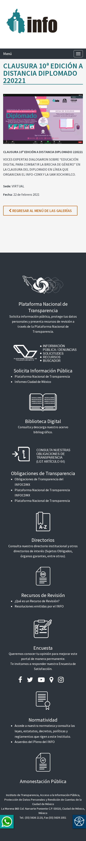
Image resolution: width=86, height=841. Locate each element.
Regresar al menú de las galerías (41, 210)
